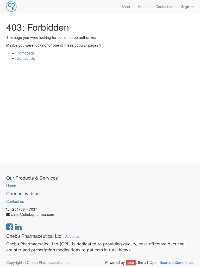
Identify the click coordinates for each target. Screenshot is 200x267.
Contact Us (26, 58)
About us (72, 236)
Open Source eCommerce (171, 262)
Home (11, 185)
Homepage (26, 53)
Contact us (15, 201)
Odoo (131, 263)
